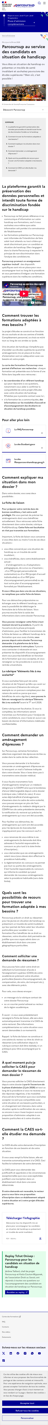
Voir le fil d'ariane (8, 35)
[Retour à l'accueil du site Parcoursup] (23, 5)
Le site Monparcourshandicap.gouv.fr (29, 461)
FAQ (3, 1322)
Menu (44, 3)
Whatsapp (32, 1353)
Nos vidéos (6, 1332)
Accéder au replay (16, 1292)
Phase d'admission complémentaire (17, 22)
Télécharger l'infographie (23, 1218)
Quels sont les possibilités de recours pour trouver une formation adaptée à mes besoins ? (25, 161)
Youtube (39, 1353)
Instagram (25, 1353)
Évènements (6, 1337)
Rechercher (39, 3)
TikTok (3, 1360)
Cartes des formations (10, 1316)
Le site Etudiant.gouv (24, 444)
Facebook (17, 1353)
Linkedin (10, 1353)
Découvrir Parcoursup (14, 109)
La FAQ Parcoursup (23, 429)
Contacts (5, 1327)
